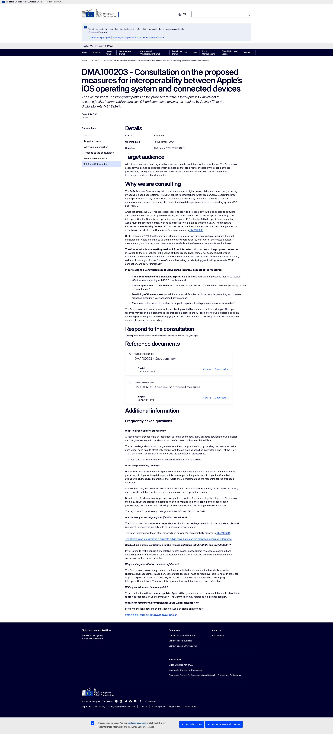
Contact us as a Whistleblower (183, 646)
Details (87, 135)
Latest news (109, 52)
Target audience (92, 141)
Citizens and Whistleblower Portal (150, 52)
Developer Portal (177, 52)
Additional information (95, 164)
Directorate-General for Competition (185, 670)
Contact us (150, 701)
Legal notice (175, 706)
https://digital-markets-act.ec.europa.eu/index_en (151, 614)
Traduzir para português (99, 37)
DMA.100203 (196, 230)
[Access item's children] (101, 52)
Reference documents (95, 158)
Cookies (143, 706)
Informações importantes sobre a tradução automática (138, 37)
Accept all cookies (192, 724)
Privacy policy (158, 706)
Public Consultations (208, 52)
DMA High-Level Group (230, 52)
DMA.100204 (223, 533)
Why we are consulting (96, 147)
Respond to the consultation (99, 152)
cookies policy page (136, 723)
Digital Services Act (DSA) (181, 664)
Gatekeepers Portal (125, 52)
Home (85, 52)
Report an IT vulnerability (93, 706)
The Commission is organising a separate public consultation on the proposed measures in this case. (178, 539)
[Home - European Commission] (103, 13)
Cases (194, 52)
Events (247, 52)
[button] (207, 369)
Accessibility (218, 635)
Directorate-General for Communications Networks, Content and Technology (205, 675)
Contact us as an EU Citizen (182, 635)
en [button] (184, 14)
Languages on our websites (122, 706)
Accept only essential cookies (224, 724)
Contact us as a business (180, 640)
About (95, 52)
